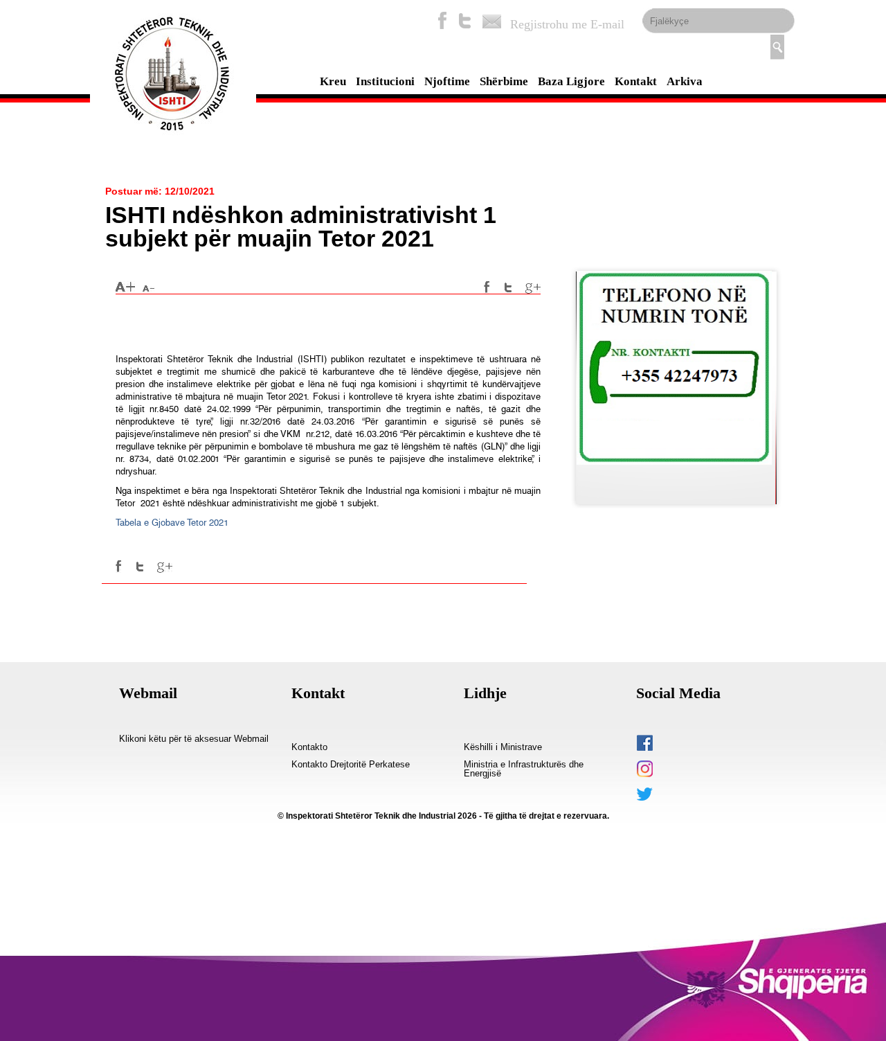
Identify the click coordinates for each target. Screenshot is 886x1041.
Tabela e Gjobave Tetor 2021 (172, 522)
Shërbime (504, 81)
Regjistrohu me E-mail (567, 24)
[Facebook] (442, 20)
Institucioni (385, 81)
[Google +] (533, 287)
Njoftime (447, 81)
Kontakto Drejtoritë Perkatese (350, 764)
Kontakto (309, 747)
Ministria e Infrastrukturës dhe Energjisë (524, 769)
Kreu (333, 81)
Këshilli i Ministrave (503, 747)
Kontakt (636, 81)
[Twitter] (465, 20)
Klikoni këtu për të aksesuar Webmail (194, 739)
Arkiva (685, 81)
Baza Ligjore (571, 81)
